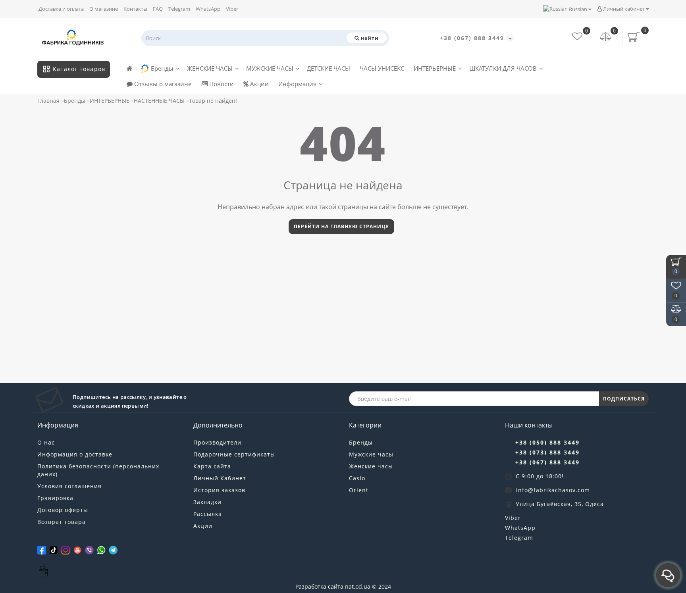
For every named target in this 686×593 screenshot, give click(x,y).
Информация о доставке (74, 454)
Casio (357, 478)
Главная (48, 100)
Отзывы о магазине (162, 84)
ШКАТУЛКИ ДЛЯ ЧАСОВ (503, 68)
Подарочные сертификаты (234, 454)
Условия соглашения (69, 486)
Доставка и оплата (61, 8)
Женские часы (371, 466)
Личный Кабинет (219, 478)
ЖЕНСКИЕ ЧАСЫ (210, 68)
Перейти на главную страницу (341, 226)
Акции (259, 84)
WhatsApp (208, 8)
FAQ (158, 8)
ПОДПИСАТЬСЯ (624, 398)
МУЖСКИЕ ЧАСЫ (269, 68)
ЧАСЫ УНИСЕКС (382, 68)
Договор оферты (62, 510)
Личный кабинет (624, 8)
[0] (606, 37)
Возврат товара (61, 522)
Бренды (162, 68)
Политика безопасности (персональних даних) (98, 470)
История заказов (219, 490)
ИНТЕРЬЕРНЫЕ (435, 68)
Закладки (207, 502)
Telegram (179, 8)
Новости (221, 84)
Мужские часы (371, 454)
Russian (578, 9)
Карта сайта (212, 466)
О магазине (103, 8)
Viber (232, 8)
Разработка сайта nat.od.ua (332, 586)
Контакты (135, 8)
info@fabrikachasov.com (553, 490)
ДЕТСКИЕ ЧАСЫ (328, 68)
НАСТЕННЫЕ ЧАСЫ (159, 100)
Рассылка (207, 514)
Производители (217, 442)
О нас (46, 442)
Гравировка (55, 498)
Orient (358, 490)
